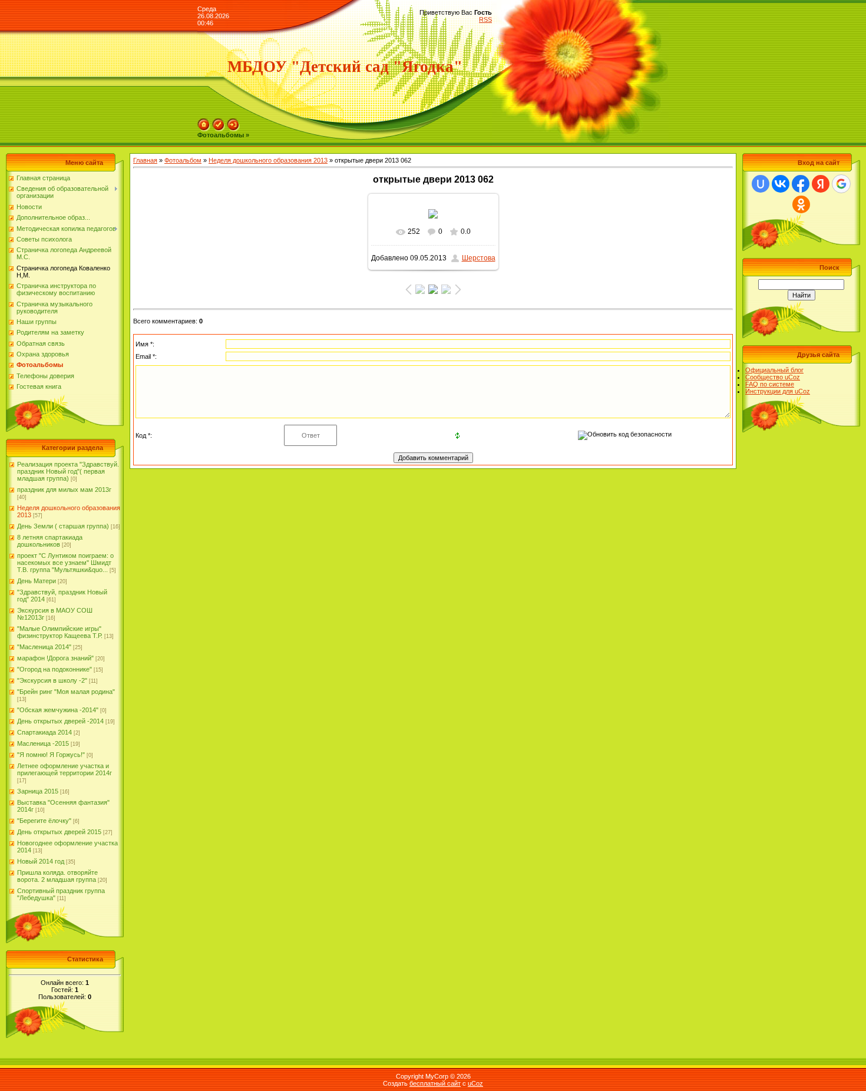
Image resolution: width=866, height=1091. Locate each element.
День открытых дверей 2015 (59, 831)
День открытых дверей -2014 (60, 721)
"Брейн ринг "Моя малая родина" (66, 691)
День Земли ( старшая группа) (63, 526)
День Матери (36, 580)
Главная (145, 160)
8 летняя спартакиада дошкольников (49, 541)
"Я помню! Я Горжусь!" (51, 754)
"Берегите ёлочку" (44, 820)
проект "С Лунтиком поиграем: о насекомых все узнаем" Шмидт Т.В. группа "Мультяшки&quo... (65, 562)
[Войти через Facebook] (800, 184)
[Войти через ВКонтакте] (780, 184)
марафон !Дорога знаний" (55, 658)
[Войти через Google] (841, 183)
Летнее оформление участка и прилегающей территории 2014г (64, 769)
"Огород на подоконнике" (54, 669)
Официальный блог (774, 369)
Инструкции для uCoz (777, 391)
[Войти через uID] (760, 184)
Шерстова (478, 258)
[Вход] (233, 121)
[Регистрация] (218, 121)
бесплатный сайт (435, 1083)
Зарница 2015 (37, 791)
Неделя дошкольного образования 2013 (268, 160)
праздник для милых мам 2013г (64, 489)
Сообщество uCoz (772, 377)
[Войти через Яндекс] (820, 184)
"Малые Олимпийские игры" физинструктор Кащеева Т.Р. (60, 632)
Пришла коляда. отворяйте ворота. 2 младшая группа (57, 876)
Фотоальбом (182, 160)
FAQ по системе (769, 384)
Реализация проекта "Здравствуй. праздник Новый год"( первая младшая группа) (68, 471)
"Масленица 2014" (44, 646)
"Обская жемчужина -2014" (57, 709)
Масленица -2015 (43, 743)
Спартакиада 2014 (44, 732)
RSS (485, 19)
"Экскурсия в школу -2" (52, 680)
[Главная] (203, 121)
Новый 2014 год (40, 861)
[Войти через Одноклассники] (801, 204)
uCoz (475, 1083)
